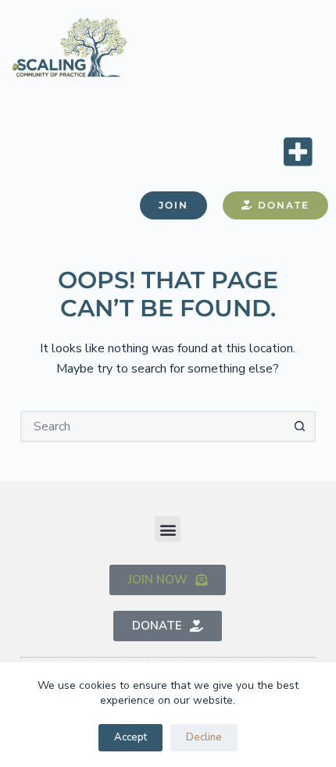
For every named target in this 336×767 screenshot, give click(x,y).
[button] (297, 151)
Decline (204, 737)
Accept (130, 737)
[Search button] (300, 426)
